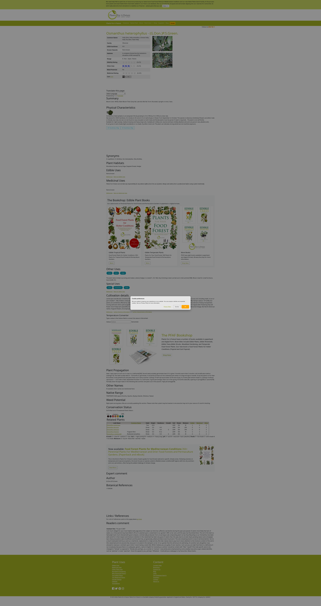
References (109, 177)
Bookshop (156, 567)
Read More (112, 467)
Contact (155, 579)
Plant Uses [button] (147, 23)
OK (185, 306)
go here (139, 519)
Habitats (114, 581)
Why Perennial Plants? (119, 573)
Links (154, 573)
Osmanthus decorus (113, 427)
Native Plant (134, 23)
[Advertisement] (206, 64)
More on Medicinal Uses (120, 193)
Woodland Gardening (119, 571)
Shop (155, 23)
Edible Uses (115, 565)
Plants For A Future (113, 23)
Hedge (109, 273)
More (111, 263)
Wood (116, 273)
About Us (156, 581)
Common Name (136, 423)
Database (126, 23)
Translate (120, 96)
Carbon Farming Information (122, 312)
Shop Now (185, 263)
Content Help (157, 565)
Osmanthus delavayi (113, 429)
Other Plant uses (117, 569)
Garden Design (117, 579)
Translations (116, 583)
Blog (167, 23)
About (141, 23)
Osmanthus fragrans (113, 432)
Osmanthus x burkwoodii (114, 434)
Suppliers (161, 23)
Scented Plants (118, 287)
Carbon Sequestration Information (142, 312)
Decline (177, 306)
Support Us (156, 569)
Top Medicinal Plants (118, 577)
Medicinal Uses (117, 567)
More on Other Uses (119, 291)
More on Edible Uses (119, 177)
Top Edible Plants (117, 575)
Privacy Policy (167, 306)
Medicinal (200, 423)
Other (206, 423)
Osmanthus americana (113, 425)
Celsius (108, 322)
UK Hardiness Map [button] (113, 128)
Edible (192, 423)
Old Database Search (160, 575)
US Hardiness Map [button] (127, 128)
